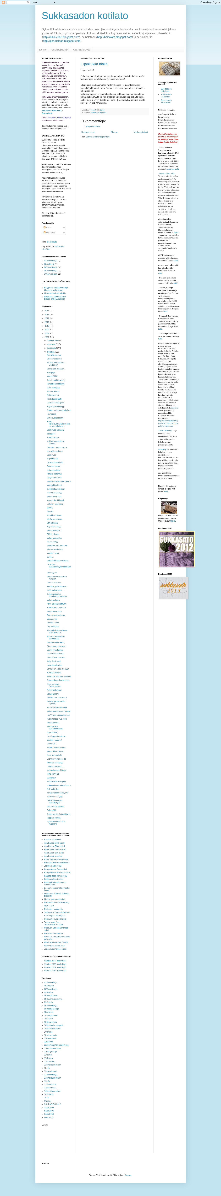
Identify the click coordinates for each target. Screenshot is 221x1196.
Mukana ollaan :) (54, 530)
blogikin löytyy (53, 553)
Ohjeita (47, 1101)
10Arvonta (48, 1012)
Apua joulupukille (54, 755)
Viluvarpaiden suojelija (57, 707)
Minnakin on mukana (56, 657)
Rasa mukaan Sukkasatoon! (54, 685)
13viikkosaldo (50, 1084)
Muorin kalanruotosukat (54, 899)
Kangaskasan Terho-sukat (55, 876)
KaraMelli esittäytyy (55, 403)
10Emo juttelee (50, 1015)
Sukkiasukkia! (53, 437)
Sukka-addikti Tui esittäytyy (58, 814)
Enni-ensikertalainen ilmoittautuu (56, 637)
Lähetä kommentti (92, 126)
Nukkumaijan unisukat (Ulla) (56, 902)
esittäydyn (51, 372)
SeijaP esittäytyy (54, 526)
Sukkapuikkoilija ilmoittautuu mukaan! (57, 595)
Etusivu (43, 49)
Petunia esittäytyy (54, 493)
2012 (47, 318)
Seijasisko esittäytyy (55, 406)
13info (47, 1081)
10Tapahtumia (50, 1022)
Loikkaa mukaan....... (56, 766)
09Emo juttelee (50, 995)
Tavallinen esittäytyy (55, 384)
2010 (47, 326)
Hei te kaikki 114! (54, 399)
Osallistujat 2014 (59, 49)
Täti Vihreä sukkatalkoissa (58, 715)
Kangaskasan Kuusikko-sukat (57, 872)
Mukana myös (53, 723)
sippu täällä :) (52, 732)
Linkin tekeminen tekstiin (55, 293)
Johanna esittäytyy (55, 763)
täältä (176, 232)
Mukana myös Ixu (54, 538)
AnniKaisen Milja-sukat (54, 843)
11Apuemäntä (50, 1038)
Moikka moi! (52, 619)
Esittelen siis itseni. (55, 504)
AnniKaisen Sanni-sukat (54, 849)
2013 (47, 314)
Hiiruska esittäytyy (54, 797)
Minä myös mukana (55, 430)
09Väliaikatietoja (51, 1009)
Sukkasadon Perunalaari (166, 101)
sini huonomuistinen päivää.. (55, 442)
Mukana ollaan (53, 600)
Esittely (50, 508)
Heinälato (46, 110)
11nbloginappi (50, 1051)
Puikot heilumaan (54, 690)
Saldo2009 (49, 1111)
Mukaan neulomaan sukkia (58, 711)
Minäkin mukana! (54, 740)
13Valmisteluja (50, 1075)
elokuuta (51, 352)
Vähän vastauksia (54, 519)
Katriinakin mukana (55, 654)
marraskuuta (52, 340)
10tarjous (48, 1032)
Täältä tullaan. (53, 534)
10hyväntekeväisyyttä (53, 1025)
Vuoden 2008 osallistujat (55, 964)
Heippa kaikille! (53, 470)
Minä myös (51, 455)
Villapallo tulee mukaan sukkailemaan (57, 631)
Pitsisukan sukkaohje (53, 909)
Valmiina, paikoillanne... (57, 586)
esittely (93, 113)
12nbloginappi (50, 1071)
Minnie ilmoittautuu (55, 650)
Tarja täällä (51, 810)
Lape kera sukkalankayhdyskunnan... (59, 566)
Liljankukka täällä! (94, 64)
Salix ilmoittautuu (54, 359)
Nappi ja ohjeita (54, 818)
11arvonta (48, 1042)
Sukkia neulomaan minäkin (59, 410)
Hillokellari (56, 110)
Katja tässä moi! (54, 661)
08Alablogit (49, 264)
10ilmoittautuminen (52, 1028)
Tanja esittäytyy (53, 466)
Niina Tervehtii (53, 774)
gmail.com (174, 407)
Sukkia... (50, 557)
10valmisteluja (50, 274)
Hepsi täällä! (52, 459)
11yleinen (48, 1058)
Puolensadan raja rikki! (57, 719)
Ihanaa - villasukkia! (55, 642)
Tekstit (48, 228)
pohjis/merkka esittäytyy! (57, 793)
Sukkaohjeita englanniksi (55, 919)
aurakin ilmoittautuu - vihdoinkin (56, 364)
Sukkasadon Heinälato (166, 90)
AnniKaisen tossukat (53, 856)
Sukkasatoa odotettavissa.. (58, 680)
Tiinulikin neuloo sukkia (57, 447)
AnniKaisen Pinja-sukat (54, 846)
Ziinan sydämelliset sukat (55, 949)
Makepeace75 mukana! (57, 545)
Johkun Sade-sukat (52, 866)
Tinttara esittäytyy (54, 474)
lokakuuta (51, 344)
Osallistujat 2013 (81, 49)
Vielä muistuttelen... (55, 590)
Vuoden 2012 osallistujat (55, 970)
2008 (47, 333)
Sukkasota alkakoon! (56, 489)
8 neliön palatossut (52, 839)
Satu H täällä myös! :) (56, 380)
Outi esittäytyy (53, 789)
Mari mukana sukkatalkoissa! (54, 727)
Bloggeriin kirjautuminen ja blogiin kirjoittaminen (56, 289)
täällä (175, 283)
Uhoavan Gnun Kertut (53, 933)
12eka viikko (49, 1061)
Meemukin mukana (55, 751)
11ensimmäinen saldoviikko (56, 1045)
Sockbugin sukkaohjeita (54, 916)
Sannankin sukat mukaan (58, 669)
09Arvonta (48, 992)
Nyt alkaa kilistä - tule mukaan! (56, 822)
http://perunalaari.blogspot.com (61, 40)
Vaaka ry (162, 449)
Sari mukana (52, 523)
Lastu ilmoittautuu (54, 665)
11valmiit (48, 1055)
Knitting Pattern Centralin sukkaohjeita (55, 883)
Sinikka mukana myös (56, 748)
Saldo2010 (49, 1114)
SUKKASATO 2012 (52, 1104)
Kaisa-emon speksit (55, 806)
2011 (47, 322)
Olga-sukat (49, 906)
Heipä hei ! (51, 744)
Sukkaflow (51, 778)
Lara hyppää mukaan (56, 736)
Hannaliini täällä (54, 672)
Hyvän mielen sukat (166, 173)
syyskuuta (51, 348)
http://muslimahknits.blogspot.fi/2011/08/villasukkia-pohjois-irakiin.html (168, 423)
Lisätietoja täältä (172, 168)
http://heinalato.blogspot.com (114, 37)
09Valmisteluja (50, 271)
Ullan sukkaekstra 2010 (54, 946)
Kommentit (50, 233)
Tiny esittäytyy (53, 626)
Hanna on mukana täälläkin (59, 676)
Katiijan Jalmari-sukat (53, 879)
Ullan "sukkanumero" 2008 (56, 942)
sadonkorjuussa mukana (57, 561)
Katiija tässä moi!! (54, 477)
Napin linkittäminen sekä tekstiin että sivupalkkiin (55, 298)
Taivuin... (50, 511)
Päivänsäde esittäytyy (56, 781)
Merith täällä (52, 376)
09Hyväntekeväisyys (53, 999)
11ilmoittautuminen (52, 1048)
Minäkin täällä (53, 623)
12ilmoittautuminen (52, 1065)
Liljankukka (101, 113)
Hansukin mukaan (55, 451)
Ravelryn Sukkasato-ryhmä (59, 118)
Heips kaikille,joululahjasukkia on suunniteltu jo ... (58, 423)
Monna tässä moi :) (55, 485)
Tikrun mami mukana (56, 646)
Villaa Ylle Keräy (165, 430)
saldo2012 (49, 1117)
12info (47, 1068)
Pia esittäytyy (52, 542)
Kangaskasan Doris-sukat (55, 869)
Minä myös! (52, 573)
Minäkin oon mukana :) (57, 697)
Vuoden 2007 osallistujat (55, 961)
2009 (47, 329)
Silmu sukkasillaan (55, 418)
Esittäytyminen (53, 395)
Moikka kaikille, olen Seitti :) (59, 481)
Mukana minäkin (54, 496)
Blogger (128, 1175)
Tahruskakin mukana (56, 615)
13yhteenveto (50, 1088)
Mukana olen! (53, 694)
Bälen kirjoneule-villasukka (56, 859)
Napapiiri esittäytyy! (55, 500)
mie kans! (51, 434)
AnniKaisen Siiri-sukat (54, 853)
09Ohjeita (48, 1002)
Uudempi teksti (87, 132)
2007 (47, 337)
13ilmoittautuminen (52, 1078)
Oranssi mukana (54, 583)
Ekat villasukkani (54, 355)
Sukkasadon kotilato (85, 15)
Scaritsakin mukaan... (56, 369)
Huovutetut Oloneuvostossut (56, 863)
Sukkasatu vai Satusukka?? (59, 785)
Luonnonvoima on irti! (56, 759)
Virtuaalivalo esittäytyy (56, 770)
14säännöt (49, 1094)
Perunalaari (47, 113)
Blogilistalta (52, 242)
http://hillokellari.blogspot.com (61, 37)
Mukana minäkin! (54, 611)
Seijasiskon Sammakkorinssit (57, 912)
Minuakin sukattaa (55, 549)
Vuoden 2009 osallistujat (55, 967)
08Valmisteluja (50, 267)
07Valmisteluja (50, 261)
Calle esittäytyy (53, 388)
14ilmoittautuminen (52, 1091)
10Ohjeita (48, 1019)
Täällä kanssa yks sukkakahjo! (54, 801)
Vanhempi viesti (141, 132)
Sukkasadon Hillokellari (166, 95)
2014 (47, 311)
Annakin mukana (54, 515)
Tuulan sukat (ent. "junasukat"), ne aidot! (53, 923)
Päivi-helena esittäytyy (56, 604)
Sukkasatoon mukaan (56, 607)
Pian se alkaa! (53, 391)
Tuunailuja (51, 414)
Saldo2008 (49, 1107)
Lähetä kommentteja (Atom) (98, 137)
